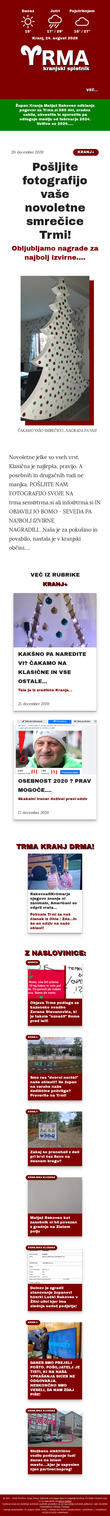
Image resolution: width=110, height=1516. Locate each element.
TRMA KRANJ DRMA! (55, 846)
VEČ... (92, 90)
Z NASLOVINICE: (55, 953)
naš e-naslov (65, 1501)
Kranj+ (86, 152)
